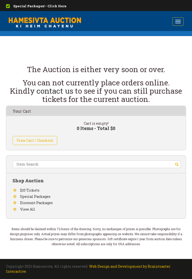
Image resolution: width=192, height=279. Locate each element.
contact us (54, 91)
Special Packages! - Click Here (39, 6)
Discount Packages (36, 202)
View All (27, 209)
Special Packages (35, 196)
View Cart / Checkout (34, 140)
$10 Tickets (30, 190)
